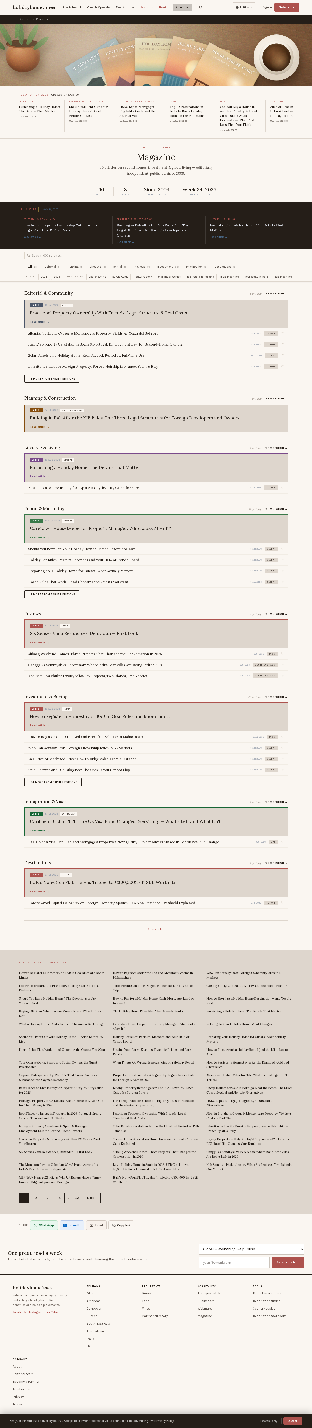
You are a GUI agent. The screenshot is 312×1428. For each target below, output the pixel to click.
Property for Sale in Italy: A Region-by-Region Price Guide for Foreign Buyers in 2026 (154, 1077)
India (90, 1339)
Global (91, 1293)
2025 (57, 276)
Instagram (36, 1312)
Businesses (206, 1301)
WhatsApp (46, 1225)
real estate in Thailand (200, 276)
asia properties (283, 276)
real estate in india (256, 276)
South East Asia (98, 1324)
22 (77, 1198)
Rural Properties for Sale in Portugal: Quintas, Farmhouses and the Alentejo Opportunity (154, 1103)
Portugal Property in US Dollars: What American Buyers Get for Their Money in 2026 (61, 1103)
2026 (44, 276)
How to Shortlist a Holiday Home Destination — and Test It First (248, 1001)
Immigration (196, 266)
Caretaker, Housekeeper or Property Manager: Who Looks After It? (154, 1026)
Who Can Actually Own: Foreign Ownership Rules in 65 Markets (244, 975)
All (32, 266)
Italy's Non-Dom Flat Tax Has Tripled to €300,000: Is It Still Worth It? (155, 1180)
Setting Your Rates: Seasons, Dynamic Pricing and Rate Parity (152, 1052)
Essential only (268, 1421)
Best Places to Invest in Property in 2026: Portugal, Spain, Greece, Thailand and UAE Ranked (60, 1116)
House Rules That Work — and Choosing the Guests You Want (62, 1050)
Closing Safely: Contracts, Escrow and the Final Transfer (246, 986)
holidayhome (32, 1287)
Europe (92, 1316)
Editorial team (23, 1374)
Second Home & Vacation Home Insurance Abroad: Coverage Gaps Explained (156, 1141)
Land (145, 1301)
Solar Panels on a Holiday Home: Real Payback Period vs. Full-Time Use (156, 1128)
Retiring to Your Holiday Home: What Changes (239, 1024)
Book (163, 7)
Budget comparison (267, 1293)
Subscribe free (288, 1262)
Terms (17, 1404)
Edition (246, 7)
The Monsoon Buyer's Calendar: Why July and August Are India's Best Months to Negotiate (58, 1167)
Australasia (95, 1331)
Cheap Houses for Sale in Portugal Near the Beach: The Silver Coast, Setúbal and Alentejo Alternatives (249, 1090)
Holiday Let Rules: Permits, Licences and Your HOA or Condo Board (151, 1039)
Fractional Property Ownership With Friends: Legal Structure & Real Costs (149, 1116)
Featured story (143, 276)
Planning (75, 266)
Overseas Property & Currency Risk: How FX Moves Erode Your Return (60, 1141)
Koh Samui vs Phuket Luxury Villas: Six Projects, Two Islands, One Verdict (249, 1167)
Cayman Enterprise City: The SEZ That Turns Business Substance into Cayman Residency (58, 1077)
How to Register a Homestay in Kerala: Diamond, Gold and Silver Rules (247, 1065)
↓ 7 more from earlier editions (52, 594)
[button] (282, 333)
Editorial (52, 266)
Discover (25, 19)
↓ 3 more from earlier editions (52, 378)
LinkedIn (74, 1225)
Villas (146, 1308)
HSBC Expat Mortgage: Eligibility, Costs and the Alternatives (240, 1103)
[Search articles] (201, 7)
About (17, 1366)
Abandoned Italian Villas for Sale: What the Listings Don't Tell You (246, 1077)
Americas (94, 1301)
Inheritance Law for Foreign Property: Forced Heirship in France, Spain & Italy (247, 1128)
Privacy (18, 1397)
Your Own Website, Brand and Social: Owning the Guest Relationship (58, 1065)
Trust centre (22, 1389)
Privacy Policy (165, 1421)
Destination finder (266, 1301)
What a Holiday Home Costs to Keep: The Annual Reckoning (61, 1024)
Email (99, 1225)
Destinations (125, 7)
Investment (168, 266)
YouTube (52, 1312)
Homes (147, 1293)
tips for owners (97, 276)
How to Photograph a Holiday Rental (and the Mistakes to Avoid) (247, 1052)
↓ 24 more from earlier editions (53, 782)
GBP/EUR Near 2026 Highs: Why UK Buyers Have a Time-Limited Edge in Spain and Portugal (60, 1180)
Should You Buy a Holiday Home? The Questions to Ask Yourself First (57, 1001)
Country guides (264, 1308)
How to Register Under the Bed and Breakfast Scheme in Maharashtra (153, 975)
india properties (229, 276)
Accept (292, 1421)
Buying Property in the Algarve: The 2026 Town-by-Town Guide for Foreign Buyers (153, 1090)
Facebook (19, 1312)
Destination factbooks (270, 1316)
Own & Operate (98, 7)
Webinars (205, 1308)
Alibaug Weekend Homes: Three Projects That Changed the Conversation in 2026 (154, 1154)
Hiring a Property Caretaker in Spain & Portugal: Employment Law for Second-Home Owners (53, 1128)
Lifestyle (98, 266)
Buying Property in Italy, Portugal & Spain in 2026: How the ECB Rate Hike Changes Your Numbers (248, 1141)
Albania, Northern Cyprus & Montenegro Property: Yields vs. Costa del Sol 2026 (249, 1116)
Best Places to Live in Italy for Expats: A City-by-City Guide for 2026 (61, 1090)
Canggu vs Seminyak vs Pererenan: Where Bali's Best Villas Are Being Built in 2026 (247, 1154)
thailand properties (169, 276)
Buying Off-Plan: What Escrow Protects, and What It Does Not (60, 1013)
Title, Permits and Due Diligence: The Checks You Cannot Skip (153, 988)
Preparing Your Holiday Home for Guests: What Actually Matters (246, 1039)
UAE (90, 1346)
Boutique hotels (209, 1293)
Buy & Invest (71, 7)
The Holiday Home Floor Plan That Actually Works (148, 1011)
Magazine (205, 1316)
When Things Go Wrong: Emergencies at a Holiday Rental (153, 1062)
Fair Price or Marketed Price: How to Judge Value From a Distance (59, 988)
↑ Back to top (156, 929)
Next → (92, 1198)
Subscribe (286, 7)
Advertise (182, 7)
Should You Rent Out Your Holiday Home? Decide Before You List (61, 1039)
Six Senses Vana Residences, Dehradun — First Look (55, 1152)
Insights (147, 7)
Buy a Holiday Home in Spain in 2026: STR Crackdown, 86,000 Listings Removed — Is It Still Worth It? (151, 1167)
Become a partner (26, 1381)
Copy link (123, 1225)
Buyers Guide (120, 276)
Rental (120, 266)
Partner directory (155, 1316)
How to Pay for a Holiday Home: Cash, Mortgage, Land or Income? (153, 1001)
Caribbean (94, 1308)
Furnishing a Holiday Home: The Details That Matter (243, 1011)
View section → (276, 293)
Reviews (142, 266)
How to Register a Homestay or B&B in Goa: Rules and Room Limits (61, 975)
